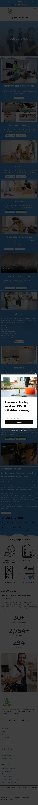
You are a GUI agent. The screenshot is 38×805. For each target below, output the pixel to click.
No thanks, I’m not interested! (19, 430)
